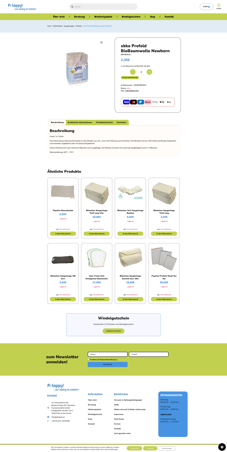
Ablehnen (150, 448)
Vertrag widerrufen (122, 433)
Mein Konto (119, 419)
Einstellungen (167, 448)
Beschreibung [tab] (57, 122)
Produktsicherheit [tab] (104, 122)
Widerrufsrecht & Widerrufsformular (130, 409)
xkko (128, 88)
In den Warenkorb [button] (63, 233)
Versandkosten (132, 91)
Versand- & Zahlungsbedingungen (128, 400)
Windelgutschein (131, 16)
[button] (101, 42)
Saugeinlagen (69, 26)
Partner (117, 424)
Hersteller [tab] (121, 122)
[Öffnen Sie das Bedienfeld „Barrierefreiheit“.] (222, 447)
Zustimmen (134, 448)
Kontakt (169, 16)
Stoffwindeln (58, 26)
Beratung (79, 16)
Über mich (59, 16)
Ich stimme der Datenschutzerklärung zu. (104, 359)
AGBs (116, 404)
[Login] (218, 5)
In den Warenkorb (130, 77)
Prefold (78, 26)
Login (218, 8)
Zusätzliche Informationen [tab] (80, 122)
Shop (152, 16)
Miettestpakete (103, 16)
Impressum (118, 414)
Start (49, 26)
